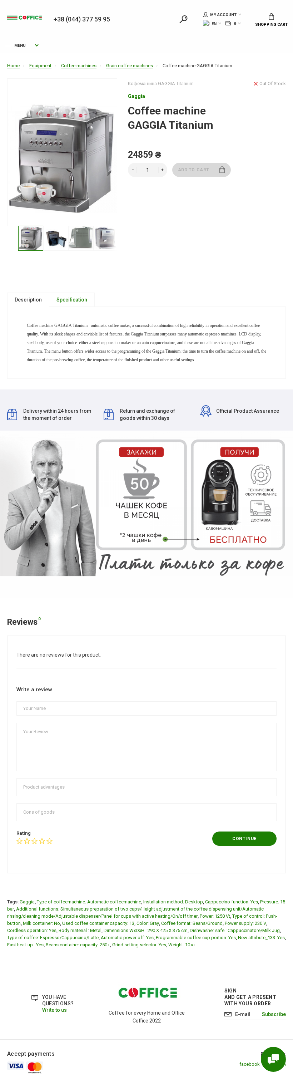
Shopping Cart (271, 24)
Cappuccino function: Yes (231, 901)
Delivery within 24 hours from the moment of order (57, 414)
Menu (20, 45)
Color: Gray (147, 923)
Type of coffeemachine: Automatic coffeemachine (89, 901)
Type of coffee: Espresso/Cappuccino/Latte (53, 937)
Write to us (54, 1010)
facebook (249, 1064)
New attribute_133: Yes (261, 937)
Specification (71, 300)
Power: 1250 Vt (215, 916)
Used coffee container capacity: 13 (98, 923)
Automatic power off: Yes (127, 937)
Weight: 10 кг (181, 944)
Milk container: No (41, 923)
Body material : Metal (80, 930)
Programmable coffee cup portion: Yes (196, 937)
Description (28, 300)
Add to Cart (194, 169)
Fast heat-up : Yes (25, 944)
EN (214, 23)
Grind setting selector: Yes (139, 944)
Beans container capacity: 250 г (78, 944)
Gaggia (27, 901)
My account (223, 15)
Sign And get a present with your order (250, 997)
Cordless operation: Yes (31, 930)
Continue (244, 838)
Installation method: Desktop (173, 901)
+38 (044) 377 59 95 (82, 19)
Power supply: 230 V (245, 923)
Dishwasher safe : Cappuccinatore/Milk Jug (235, 930)
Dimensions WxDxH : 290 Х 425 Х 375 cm (146, 930)
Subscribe (274, 1014)
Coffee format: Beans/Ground (192, 923)
